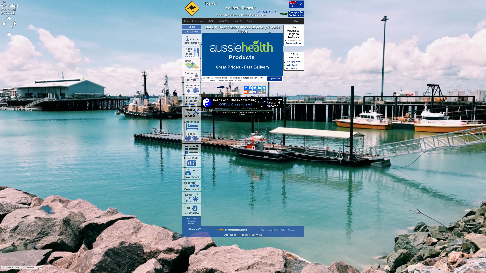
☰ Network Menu (192, 31)
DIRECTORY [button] (224, 21)
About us (291, 230)
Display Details (275, 78)
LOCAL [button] (211, 21)
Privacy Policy (279, 230)
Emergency (198, 20)
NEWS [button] (296, 21)
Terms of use (266, 230)
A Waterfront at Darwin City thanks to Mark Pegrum (21, 268)
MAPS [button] (249, 21)
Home (187, 20)
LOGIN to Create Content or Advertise (191, 221)
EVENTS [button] (238, 21)
